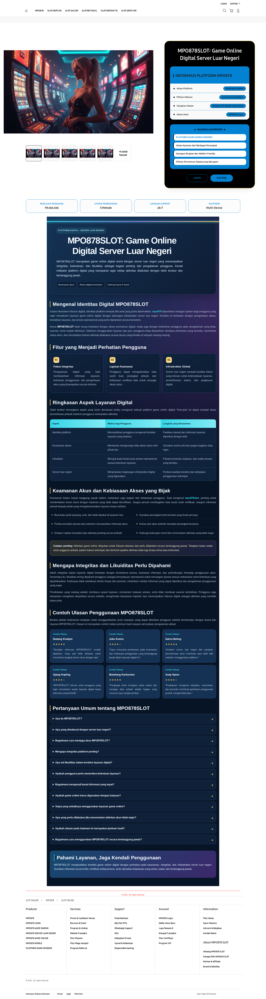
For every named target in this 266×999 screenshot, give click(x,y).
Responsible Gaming (124, 948)
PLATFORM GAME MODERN (39, 948)
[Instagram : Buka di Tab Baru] (232, 994)
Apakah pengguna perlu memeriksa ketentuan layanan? (88, 773)
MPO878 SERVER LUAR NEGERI (41, 933)
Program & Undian (79, 928)
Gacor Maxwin (210, 923)
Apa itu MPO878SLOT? (68, 718)
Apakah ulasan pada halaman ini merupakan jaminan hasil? (90, 828)
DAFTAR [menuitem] (234, 3)
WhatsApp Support (124, 928)
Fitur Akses (208, 918)
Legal (68, 994)
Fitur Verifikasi (166, 938)
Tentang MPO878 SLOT (214, 951)
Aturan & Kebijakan (212, 928)
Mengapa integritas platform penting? (77, 751)
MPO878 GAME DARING (37, 928)
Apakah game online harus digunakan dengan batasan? (88, 795)
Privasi (60, 994)
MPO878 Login (166, 918)
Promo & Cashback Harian (82, 918)
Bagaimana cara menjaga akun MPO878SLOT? (82, 740)
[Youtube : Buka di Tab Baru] (238, 994)
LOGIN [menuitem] (224, 3)
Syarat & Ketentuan (124, 943)
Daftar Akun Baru (167, 923)
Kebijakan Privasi (123, 938)
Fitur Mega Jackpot (79, 943)
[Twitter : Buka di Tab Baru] (226, 994)
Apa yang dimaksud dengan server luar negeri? (83, 729)
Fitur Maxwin (76, 938)
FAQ (116, 933)
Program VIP (165, 943)
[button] (231, 10)
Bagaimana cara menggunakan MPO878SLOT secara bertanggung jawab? (98, 839)
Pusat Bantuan (121, 918)
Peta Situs (79, 994)
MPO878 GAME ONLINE (37, 938)
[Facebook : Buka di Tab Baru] (220, 994)
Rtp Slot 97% (121, 923)
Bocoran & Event (78, 923)
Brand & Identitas (211, 966)
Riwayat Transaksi (167, 933)
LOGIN (197, 178)
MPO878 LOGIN (33, 923)
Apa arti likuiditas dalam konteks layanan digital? (83, 762)
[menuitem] (39, 10)
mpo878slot (192, 498)
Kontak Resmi (209, 933)
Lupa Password (166, 928)
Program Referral (78, 948)
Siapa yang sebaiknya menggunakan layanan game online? (90, 806)
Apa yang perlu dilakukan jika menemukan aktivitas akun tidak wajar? (95, 817)
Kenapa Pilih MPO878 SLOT (216, 956)
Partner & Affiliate (211, 961)
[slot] (26, 10)
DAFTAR (221, 178)
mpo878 (157, 311)
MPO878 (30, 918)
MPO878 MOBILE (34, 943)
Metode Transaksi (78, 933)
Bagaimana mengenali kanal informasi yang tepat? (84, 784)
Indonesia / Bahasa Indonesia (38, 994)
